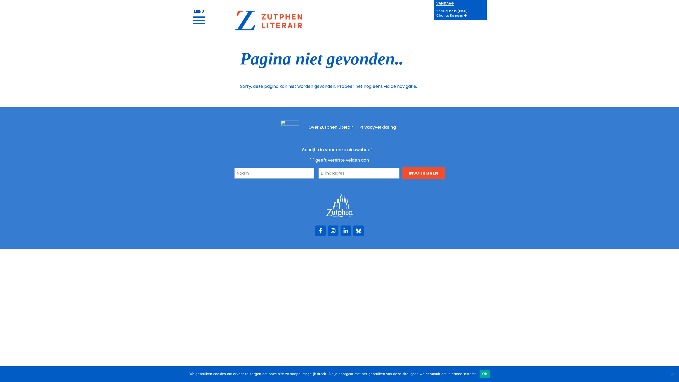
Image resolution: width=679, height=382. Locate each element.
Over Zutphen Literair (330, 127)
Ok (484, 374)
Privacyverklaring (377, 127)
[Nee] (672, 374)
